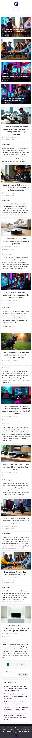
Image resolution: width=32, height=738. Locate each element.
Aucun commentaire (9, 140)
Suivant (22, 664)
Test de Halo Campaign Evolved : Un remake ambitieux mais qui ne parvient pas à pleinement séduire (14, 31)
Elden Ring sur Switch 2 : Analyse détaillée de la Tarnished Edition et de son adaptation (16, 187)
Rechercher (7, 672)
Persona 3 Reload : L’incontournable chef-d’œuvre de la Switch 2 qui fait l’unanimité (16, 628)
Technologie (7, 254)
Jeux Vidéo (5, 26)
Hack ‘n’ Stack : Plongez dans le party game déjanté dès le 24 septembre (15, 54)
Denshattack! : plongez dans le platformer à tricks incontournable (15, 77)
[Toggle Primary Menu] (16, 9)
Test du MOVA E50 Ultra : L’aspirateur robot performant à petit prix (16, 241)
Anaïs (15, 137)
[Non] (30, 732)
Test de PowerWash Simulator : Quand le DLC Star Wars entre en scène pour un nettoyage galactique (15, 688)
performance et (7, 440)
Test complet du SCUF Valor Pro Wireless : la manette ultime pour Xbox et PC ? (16, 520)
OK (16, 735)
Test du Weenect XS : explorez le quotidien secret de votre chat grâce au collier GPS (16, 355)
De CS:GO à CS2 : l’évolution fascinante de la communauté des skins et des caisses (13, 99)
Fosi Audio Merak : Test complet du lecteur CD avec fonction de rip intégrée (16, 467)
